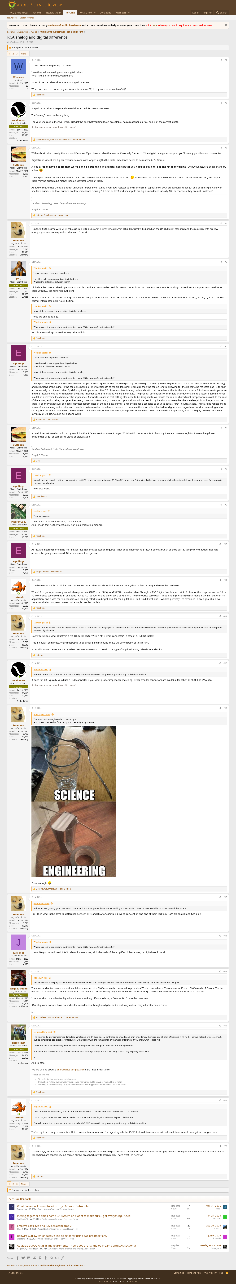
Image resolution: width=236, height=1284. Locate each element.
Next (23, 53)
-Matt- (218, 1208)
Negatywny (22, 1248)
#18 (225, 1025)
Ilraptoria (21, 1238)
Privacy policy (210, 1272)
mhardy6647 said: (42, 714)
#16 (225, 935)
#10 (225, 544)
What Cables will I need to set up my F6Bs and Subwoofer (53, 1206)
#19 (225, 1100)
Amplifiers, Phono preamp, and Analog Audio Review (71, 1248)
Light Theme (16, 1272)
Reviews (36, 12)
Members (121, 12)
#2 (226, 103)
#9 (226, 504)
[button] (95, 12)
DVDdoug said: (41, 475)
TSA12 (20, 1229)
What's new (86, 12)
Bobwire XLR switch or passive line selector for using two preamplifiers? (62, 1236)
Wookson (14, 41)
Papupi (20, 1209)
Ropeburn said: (41, 669)
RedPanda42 (22, 1219)
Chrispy (217, 1228)
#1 (226, 60)
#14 (225, 708)
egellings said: (40, 511)
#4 (226, 223)
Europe (25, 296)
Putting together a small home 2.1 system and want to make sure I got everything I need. (74, 1216)
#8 (226, 469)
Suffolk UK (23, 1006)
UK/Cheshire (22, 1063)
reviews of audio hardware (65, 25)
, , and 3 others (53, 889)
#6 (226, 346)
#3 (226, 147)
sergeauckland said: (43, 1031)
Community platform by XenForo (100, 1278)
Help (221, 1272)
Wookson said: (41, 268)
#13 (225, 663)
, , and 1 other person (60, 139)
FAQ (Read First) (19, 12)
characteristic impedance (70, 1069)
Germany (24, 254)
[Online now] (18, 116)
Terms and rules (193, 1272)
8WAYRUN (133, 1281)
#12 (225, 616)
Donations (105, 12)
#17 (225, 971)
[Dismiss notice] (225, 25)
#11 (225, 580)
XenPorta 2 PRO (105, 1281)
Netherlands (22, 140)
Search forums (27, 17)
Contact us (179, 1272)
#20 (225, 1146)
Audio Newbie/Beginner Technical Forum (56, 1209)
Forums (70, 12)
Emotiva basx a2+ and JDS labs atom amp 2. (44, 1226)
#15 (225, 897)
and (47, 419)
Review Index (53, 12)
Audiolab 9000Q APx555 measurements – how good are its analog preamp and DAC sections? (76, 1245)
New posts (12, 17)
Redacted (217, 1218)
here (154, 25)
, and (52, 215)
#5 (226, 261)
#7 (226, 427)
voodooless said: (41, 903)
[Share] (221, 60)
